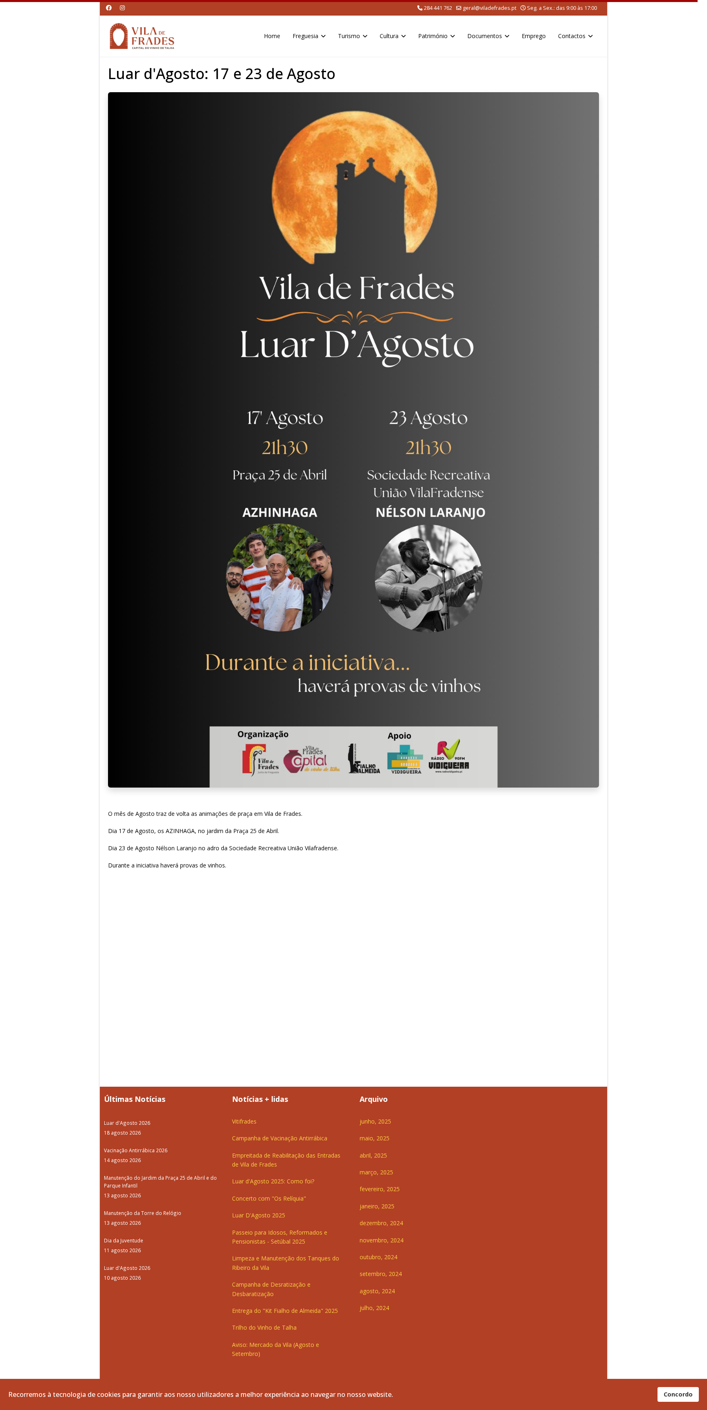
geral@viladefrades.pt (489, 8)
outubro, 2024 (378, 1257)
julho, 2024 (374, 1308)
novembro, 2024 (381, 1240)
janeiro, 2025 (377, 1206)
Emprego (534, 36)
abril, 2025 (373, 1155)
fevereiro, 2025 (380, 1189)
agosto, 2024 (377, 1291)
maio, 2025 (375, 1138)
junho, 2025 (375, 1121)
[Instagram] (122, 7)
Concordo (678, 1394)
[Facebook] (109, 7)
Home (272, 36)
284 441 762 (438, 8)
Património (433, 36)
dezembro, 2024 (381, 1223)
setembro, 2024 (381, 1274)
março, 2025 (376, 1172)
